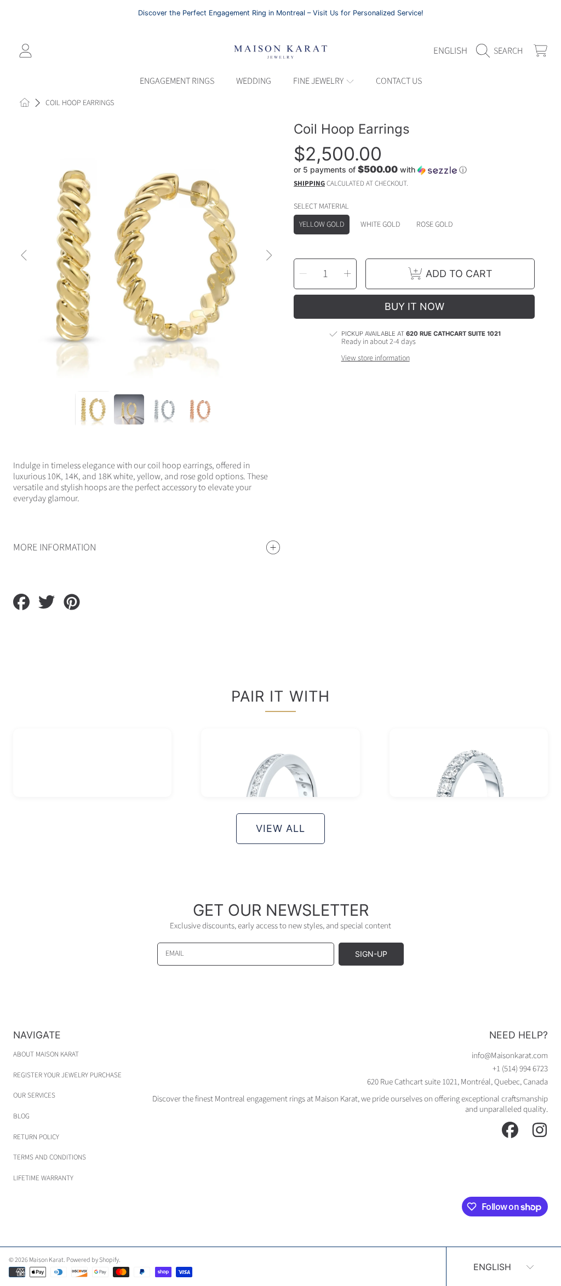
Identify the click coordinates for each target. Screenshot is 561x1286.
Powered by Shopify (92, 1260)
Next (268, 255)
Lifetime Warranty (43, 1178)
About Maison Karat (46, 1054)
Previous (24, 255)
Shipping (309, 183)
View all (280, 828)
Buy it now (414, 306)
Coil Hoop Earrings (79, 103)
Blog (21, 1116)
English (450, 51)
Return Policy (36, 1137)
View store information (375, 359)
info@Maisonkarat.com (510, 1055)
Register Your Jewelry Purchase (67, 1075)
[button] (502, 51)
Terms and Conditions (49, 1157)
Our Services (34, 1095)
